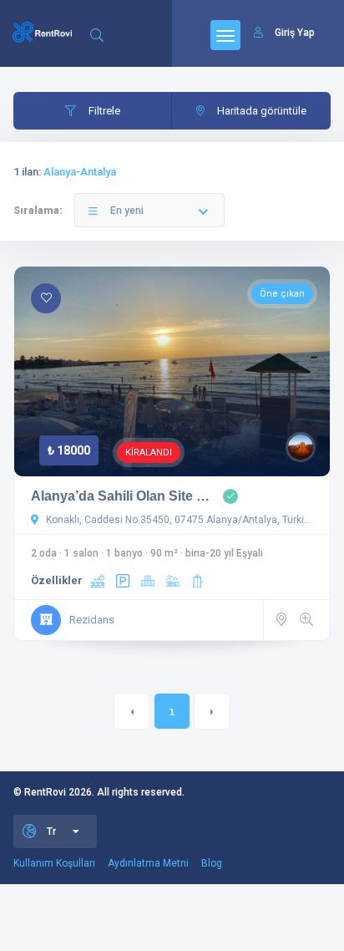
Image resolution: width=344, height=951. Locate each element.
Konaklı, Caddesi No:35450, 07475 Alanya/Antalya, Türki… (177, 520)
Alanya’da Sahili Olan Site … (120, 496)
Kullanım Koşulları (54, 863)
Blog (211, 863)
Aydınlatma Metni (148, 863)
